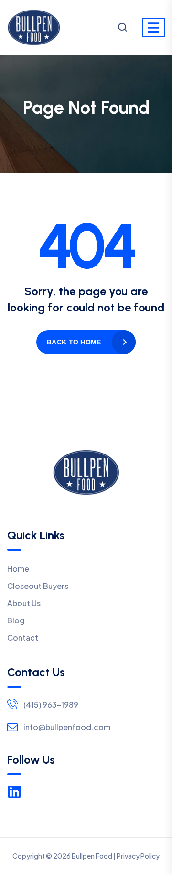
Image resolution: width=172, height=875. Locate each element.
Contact (22, 637)
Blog (16, 620)
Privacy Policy (138, 856)
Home (18, 569)
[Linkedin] (14, 792)
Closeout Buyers (37, 586)
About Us (24, 603)
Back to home (74, 342)
